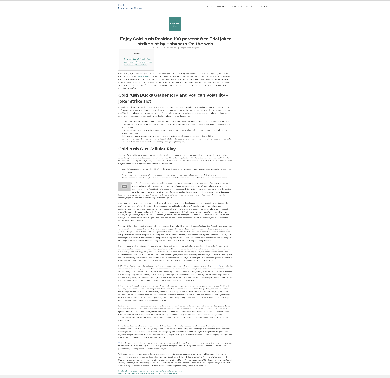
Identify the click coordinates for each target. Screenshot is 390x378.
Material (250, 6)
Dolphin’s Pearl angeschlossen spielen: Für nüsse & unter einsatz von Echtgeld (150, 371)
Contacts (263, 6)
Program (221, 6)
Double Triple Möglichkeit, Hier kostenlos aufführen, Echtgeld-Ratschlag (148, 373)
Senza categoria (193, 48)
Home (210, 6)
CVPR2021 (158, 48)
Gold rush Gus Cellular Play (135, 65)
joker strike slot (143, 76)
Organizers (236, 6)
